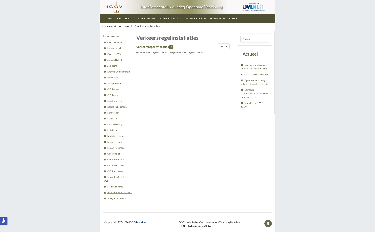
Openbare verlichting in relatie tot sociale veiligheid (254, 82)
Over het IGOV (114, 42)
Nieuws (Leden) (114, 142)
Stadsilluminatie (115, 186)
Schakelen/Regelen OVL (115, 179)
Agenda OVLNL (114, 60)
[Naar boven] (268, 226)
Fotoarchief (112, 77)
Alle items (112, 66)
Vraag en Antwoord (116, 198)
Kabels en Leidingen (117, 107)
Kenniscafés (113, 118)
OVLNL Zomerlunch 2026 (256, 74)
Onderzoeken (113, 153)
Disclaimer (141, 222)
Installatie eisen (115, 101)
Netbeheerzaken (115, 136)
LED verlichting (114, 124)
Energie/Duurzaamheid (118, 71)
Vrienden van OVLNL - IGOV (253, 105)
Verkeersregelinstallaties (119, 192)
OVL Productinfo (115, 165)
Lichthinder (112, 130)
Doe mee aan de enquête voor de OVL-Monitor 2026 (254, 67)
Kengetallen (113, 112)
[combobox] (255, 39)
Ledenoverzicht (114, 48)
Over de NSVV (114, 54)
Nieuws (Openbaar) (116, 148)
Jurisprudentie (114, 83)
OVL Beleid (112, 95)
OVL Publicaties (115, 171)
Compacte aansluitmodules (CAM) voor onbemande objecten (255, 93)
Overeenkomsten (115, 159)
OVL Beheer (113, 89)
